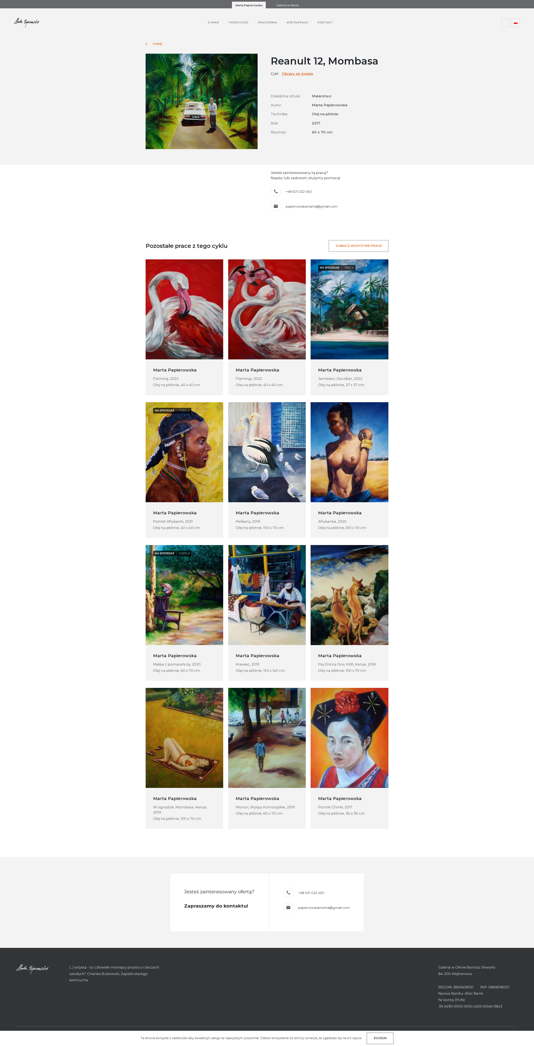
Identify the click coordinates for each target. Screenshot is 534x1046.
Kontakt (324, 22)
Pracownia (267, 22)
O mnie (213, 22)
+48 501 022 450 (299, 192)
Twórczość (238, 22)
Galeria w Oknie (287, 5)
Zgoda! (380, 1038)
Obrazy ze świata (297, 74)
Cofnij (154, 44)
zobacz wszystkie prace (359, 246)
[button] (516, 23)
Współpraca (297, 22)
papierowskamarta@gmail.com (311, 206)
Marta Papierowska (248, 5)
